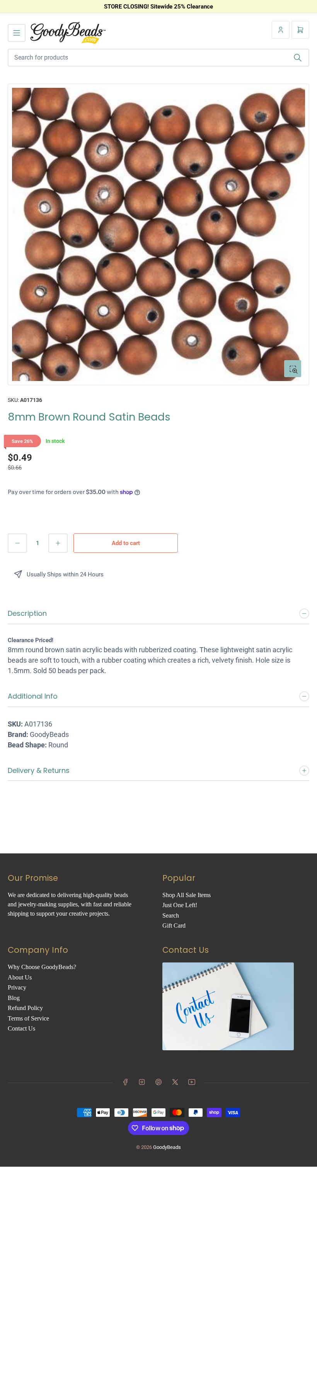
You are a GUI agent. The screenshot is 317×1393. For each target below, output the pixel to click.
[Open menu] (17, 33)
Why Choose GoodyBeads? (42, 967)
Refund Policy (25, 1008)
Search (170, 915)
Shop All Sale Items (186, 895)
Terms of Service (28, 1018)
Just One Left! (179, 905)
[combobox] (158, 58)
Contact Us (21, 1028)
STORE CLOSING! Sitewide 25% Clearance (158, 6)
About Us (20, 977)
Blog (14, 998)
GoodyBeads (167, 1147)
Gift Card (174, 925)
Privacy (17, 987)
